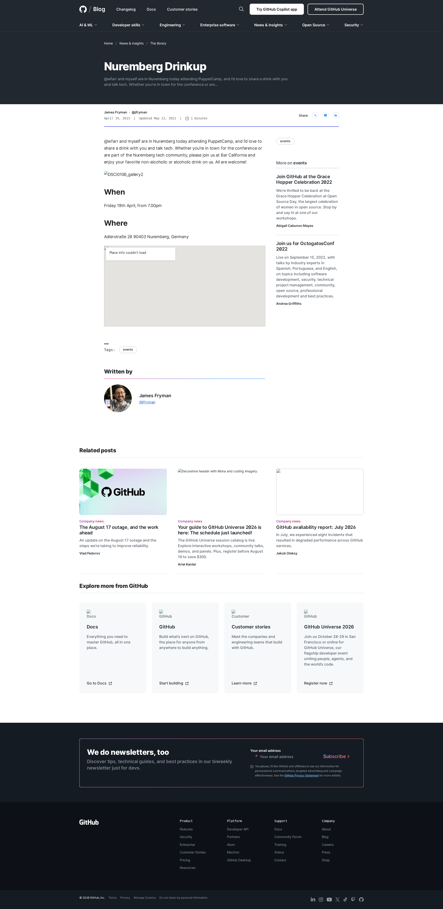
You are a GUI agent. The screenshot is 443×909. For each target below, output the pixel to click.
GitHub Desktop (239, 860)
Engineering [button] (170, 25)
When (114, 191)
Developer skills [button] (126, 25)
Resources (187, 868)
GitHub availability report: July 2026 (316, 527)
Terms (113, 897)
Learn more (242, 683)
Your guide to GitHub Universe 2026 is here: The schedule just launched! (220, 530)
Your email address (265, 750)
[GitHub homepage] (83, 9)
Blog (99, 9)
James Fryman (115, 112)
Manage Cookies (145, 897)
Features (186, 829)
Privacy (125, 897)
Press (326, 852)
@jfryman (139, 112)
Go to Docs (97, 683)
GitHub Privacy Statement (301, 775)
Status (279, 852)
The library (158, 43)
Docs (278, 829)
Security (186, 837)
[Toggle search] (241, 9)
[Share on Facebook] (325, 115)
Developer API (237, 829)
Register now (316, 683)
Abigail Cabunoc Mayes (294, 226)
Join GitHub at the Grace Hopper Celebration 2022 (304, 179)
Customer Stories (193, 852)
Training (280, 845)
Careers (328, 845)
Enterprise (187, 845)
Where (116, 223)
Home (108, 43)
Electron (233, 852)
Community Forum (288, 837)
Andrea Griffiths (289, 303)
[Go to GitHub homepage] (89, 824)
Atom (231, 845)
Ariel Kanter (187, 564)
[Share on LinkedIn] (335, 115)
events (128, 349)
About (326, 829)
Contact (280, 860)
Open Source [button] (313, 25)
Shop (326, 860)
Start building (171, 683)
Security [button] (351, 25)
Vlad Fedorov (89, 553)
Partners (233, 837)
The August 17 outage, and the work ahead (118, 530)
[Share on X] (315, 115)
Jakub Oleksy (286, 553)
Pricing (185, 860)
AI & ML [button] (86, 25)
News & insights (132, 43)
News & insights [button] (268, 25)
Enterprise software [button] (217, 25)
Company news (91, 521)
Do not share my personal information (183, 897)
